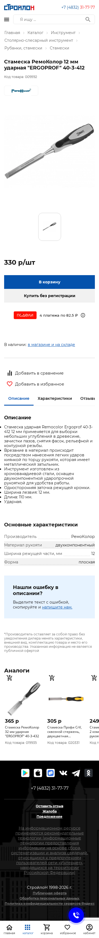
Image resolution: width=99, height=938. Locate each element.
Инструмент (63, 32)
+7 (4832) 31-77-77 (49, 788)
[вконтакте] (63, 773)
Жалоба (50, 811)
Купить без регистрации (49, 295)
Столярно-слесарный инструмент (38, 40)
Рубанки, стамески (23, 48)
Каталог (35, 32)
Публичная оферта (50, 893)
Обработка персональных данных (49, 898)
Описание (18, 398)
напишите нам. (57, 607)
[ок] (88, 773)
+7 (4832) (78, 7)
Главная (12, 32)
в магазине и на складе (51, 344)
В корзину (50, 282)
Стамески (59, 48)
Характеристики (55, 398)
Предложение (49, 816)
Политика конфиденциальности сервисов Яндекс (50, 903)
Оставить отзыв (49, 806)
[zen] (76, 773)
